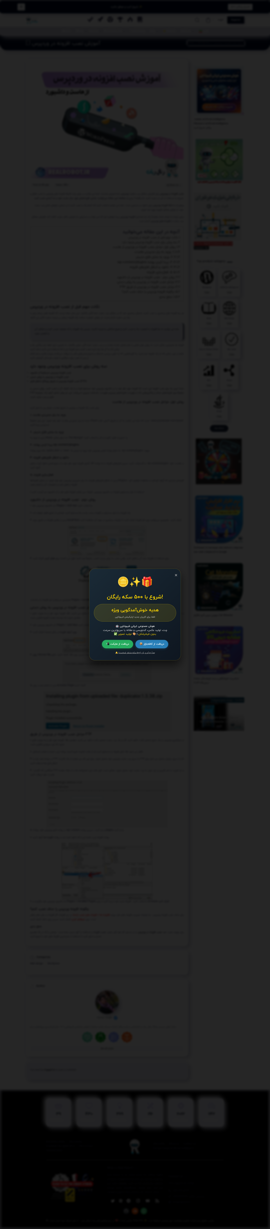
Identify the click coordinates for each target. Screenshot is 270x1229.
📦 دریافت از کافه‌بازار (151, 644)
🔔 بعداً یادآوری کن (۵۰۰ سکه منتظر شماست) (135, 652)
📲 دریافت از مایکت (117, 644)
